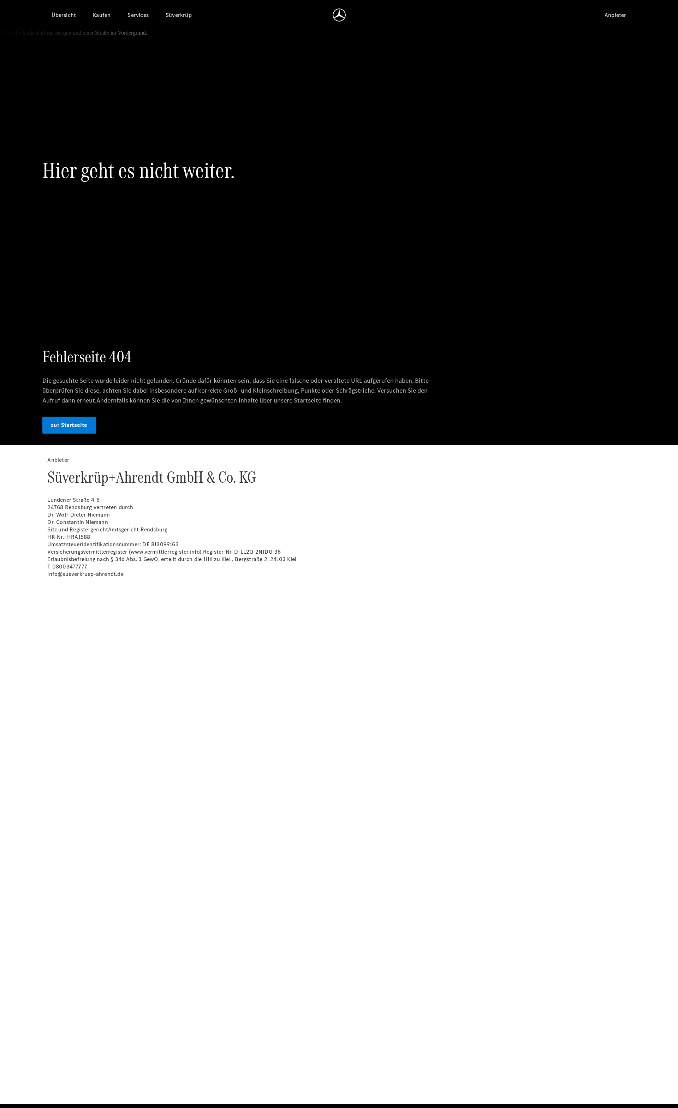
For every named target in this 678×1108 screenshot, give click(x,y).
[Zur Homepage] (339, 15)
